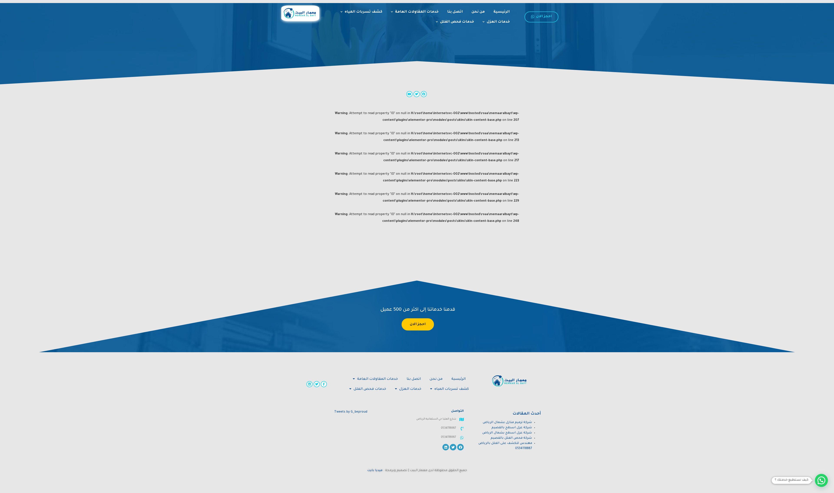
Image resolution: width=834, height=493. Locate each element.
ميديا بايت (374, 470)
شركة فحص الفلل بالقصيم (511, 438)
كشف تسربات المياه (363, 12)
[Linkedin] (309, 384)
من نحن (478, 12)
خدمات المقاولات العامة (417, 12)
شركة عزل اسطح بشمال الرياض (507, 433)
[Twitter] (317, 384)
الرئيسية (501, 12)
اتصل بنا (455, 12)
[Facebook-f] (324, 384)
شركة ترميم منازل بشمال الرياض (507, 422)
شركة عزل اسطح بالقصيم (511, 428)
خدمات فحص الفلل (457, 22)
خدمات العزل (498, 22)
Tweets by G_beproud (350, 412)
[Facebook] (460, 447)
